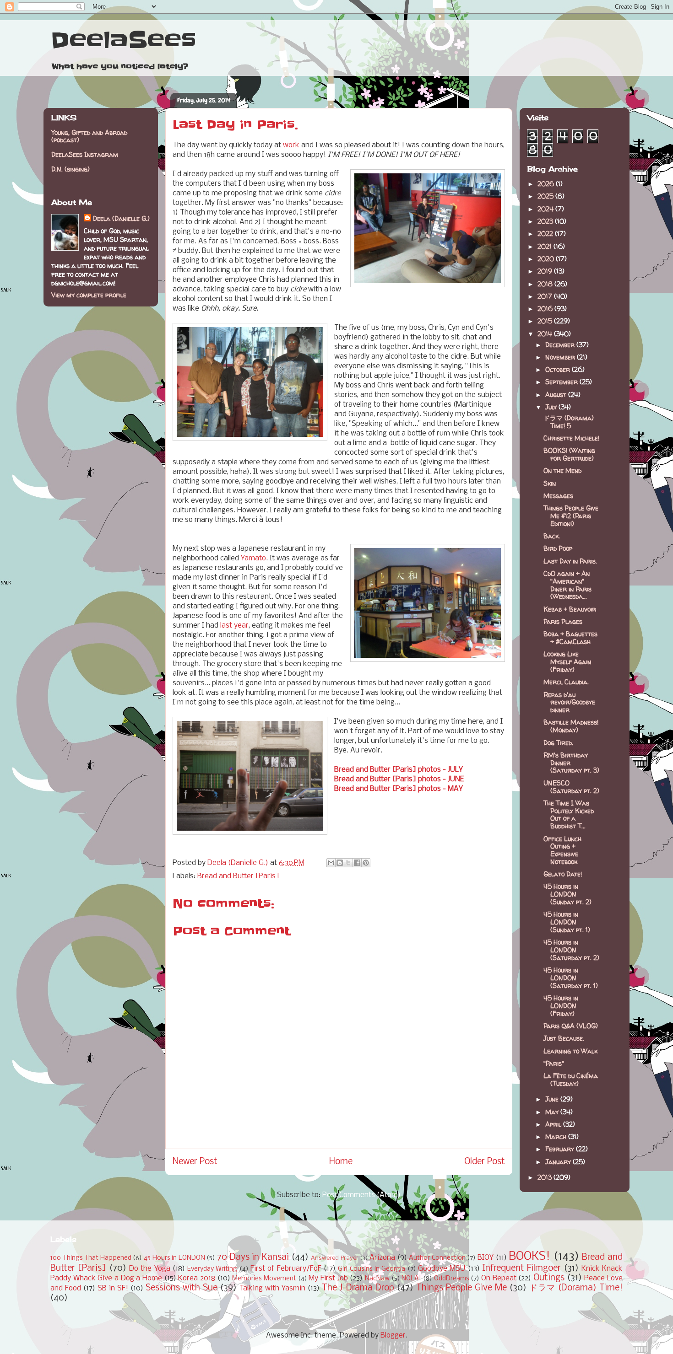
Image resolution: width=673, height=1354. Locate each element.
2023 (546, 221)
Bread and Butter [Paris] (238, 876)
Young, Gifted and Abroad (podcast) (89, 136)
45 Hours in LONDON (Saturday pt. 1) (570, 978)
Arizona (382, 1258)
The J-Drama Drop (358, 1288)
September (562, 381)
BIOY (486, 1258)
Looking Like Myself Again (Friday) (567, 662)
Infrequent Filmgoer (521, 1268)
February (560, 1148)
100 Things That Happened (90, 1258)
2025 (546, 196)
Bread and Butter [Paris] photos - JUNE (399, 779)
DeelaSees (123, 40)
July (552, 407)
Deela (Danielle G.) (121, 218)
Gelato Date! (562, 874)
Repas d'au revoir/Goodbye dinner (569, 702)
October (558, 369)
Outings (548, 1278)
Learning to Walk (570, 1051)
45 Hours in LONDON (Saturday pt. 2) (571, 950)
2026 (546, 183)
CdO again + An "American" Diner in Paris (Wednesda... (567, 585)
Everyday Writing (212, 1269)
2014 (545, 333)
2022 (546, 233)
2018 (545, 283)
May (552, 1111)
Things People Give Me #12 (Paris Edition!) (570, 516)
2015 (545, 321)
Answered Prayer (334, 1258)
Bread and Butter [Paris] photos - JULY (398, 770)
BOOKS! (529, 1257)
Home (341, 1161)
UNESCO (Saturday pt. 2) (571, 787)
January (559, 1161)
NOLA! (411, 1278)
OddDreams (451, 1278)
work (291, 145)
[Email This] (331, 862)
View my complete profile (88, 294)
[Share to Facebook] (357, 862)
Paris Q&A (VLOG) (570, 1025)
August (556, 394)
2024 (546, 208)
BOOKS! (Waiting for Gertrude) (569, 454)
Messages (558, 495)
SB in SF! (113, 1288)
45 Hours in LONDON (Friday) (560, 1006)
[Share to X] (348, 862)
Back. (551, 536)
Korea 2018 (196, 1278)
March (556, 1136)
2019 (545, 271)
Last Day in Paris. (570, 561)
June (552, 1099)
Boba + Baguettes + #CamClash (570, 637)
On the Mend (562, 470)
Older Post (484, 1161)
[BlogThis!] (339, 862)
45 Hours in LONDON (174, 1258)
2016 (545, 308)
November (561, 357)
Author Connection (437, 1258)
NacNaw (377, 1278)
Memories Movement (264, 1278)
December (560, 344)
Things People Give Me (461, 1288)
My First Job (328, 1278)
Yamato (253, 558)
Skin (549, 483)
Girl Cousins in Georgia (371, 1269)
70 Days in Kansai (253, 1257)
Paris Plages (562, 621)
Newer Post (195, 1161)
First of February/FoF (285, 1269)
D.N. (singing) (70, 169)
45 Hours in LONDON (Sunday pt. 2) (567, 894)
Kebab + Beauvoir (569, 609)
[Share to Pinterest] (365, 862)
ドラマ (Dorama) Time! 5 (568, 422)
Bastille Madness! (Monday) (570, 726)
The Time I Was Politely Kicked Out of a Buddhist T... (568, 814)
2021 (545, 246)
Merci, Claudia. (566, 681)
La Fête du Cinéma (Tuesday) (570, 1079)
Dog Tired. (558, 742)
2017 (545, 296)
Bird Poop (557, 548)
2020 (546, 258)
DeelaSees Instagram (84, 154)
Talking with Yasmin (272, 1288)
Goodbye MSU (441, 1269)
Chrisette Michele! (571, 438)
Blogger (393, 1335)
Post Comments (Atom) (361, 1195)
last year (234, 625)
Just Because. (563, 1038)
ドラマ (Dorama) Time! (576, 1288)
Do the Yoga (149, 1269)
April (554, 1124)
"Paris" (553, 1063)
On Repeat (498, 1278)
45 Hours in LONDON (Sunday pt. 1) (566, 922)
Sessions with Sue (181, 1288)
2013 (545, 1177)
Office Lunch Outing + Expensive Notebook (562, 850)
